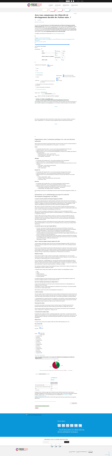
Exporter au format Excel (48, 93)
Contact (90, 451)
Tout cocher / (37, 355)
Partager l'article (74, 403)
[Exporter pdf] (46, 92)
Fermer (56, 106)
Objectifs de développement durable (58, 33)
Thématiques (66, 5)
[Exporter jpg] (44, 92)
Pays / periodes (43, 41)
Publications (74, 5)
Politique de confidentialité (81, 451)
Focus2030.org (66, 394)
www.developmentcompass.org (40, 395)
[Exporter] (43, 92)
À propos (51, 5)
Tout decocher (42, 355)
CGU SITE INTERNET (72, 451)
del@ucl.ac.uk (40, 325)
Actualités (58, 5)
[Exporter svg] (45, 92)
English (75, 13)
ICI (35, 191)
